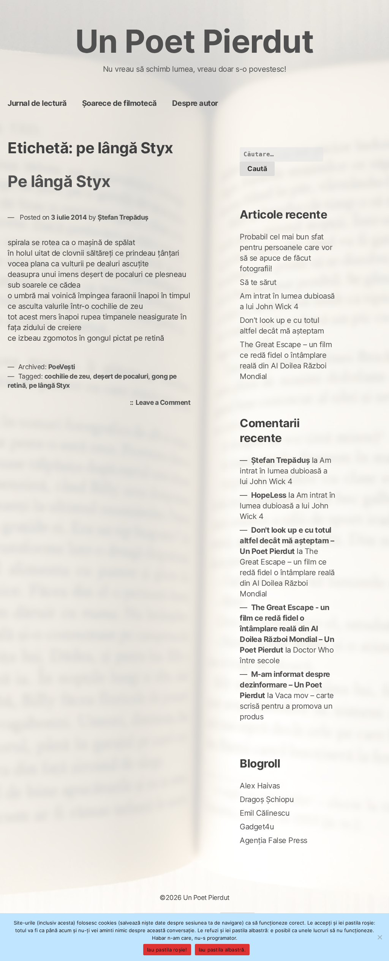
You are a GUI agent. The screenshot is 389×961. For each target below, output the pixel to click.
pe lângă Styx (49, 385)
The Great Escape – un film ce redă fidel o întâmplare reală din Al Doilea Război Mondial (287, 572)
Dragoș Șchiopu (267, 799)
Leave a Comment (165, 403)
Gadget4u (257, 826)
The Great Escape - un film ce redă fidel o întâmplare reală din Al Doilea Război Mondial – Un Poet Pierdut (287, 628)
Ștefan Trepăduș (123, 217)
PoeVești (61, 367)
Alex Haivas (260, 785)
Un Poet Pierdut (194, 41)
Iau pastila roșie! (167, 950)
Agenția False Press (273, 840)
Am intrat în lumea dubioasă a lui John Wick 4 (285, 471)
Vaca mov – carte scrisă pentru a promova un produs (287, 706)
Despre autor (195, 103)
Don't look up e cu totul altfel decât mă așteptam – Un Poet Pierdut (287, 540)
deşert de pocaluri (120, 376)
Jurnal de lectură (37, 103)
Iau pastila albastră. (222, 950)
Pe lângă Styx (59, 181)
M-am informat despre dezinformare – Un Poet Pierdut (285, 685)
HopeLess (268, 495)
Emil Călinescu (264, 813)
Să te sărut (258, 282)
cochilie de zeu (67, 376)
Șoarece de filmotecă (119, 103)
